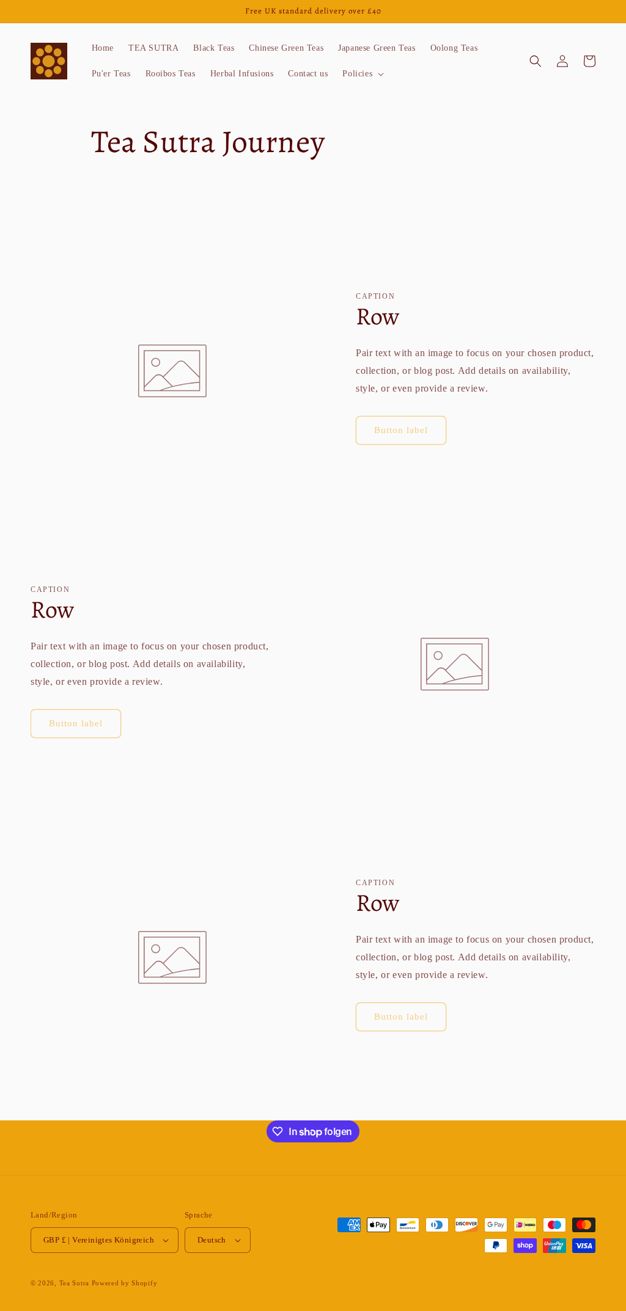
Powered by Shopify (125, 1283)
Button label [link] (401, 430)
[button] (362, 74)
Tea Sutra (74, 1283)
